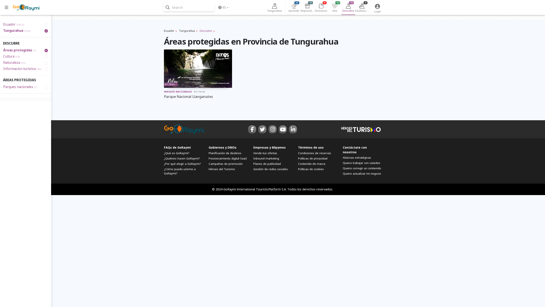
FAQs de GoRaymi (177, 147)
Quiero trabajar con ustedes (361, 163)
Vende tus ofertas (265, 153)
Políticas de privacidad (312, 158)
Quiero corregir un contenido (362, 168)
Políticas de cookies (311, 169)
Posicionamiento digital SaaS (228, 158)
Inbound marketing (266, 158)
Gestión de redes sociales (270, 169)
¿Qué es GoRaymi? (176, 153)
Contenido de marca (311, 164)
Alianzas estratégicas (357, 157)
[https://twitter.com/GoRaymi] (262, 129)
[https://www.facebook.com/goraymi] (252, 129)
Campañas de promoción (226, 164)
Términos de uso (311, 147)
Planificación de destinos (225, 153)
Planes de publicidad (267, 164)
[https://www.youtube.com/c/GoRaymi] (283, 129)
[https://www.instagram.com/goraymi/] (272, 129)
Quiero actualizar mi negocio (362, 173)
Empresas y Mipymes (269, 147)
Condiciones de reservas (314, 153)
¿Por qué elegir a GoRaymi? (182, 164)
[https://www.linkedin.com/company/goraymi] (293, 129)
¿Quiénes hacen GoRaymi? (182, 158)
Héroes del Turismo (222, 169)
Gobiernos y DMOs (223, 147)
